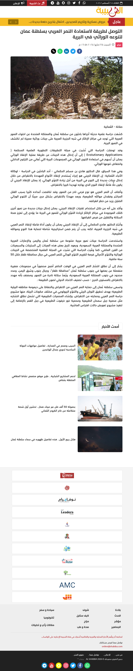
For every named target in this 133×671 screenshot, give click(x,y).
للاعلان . (106, 655)
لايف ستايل (83, 616)
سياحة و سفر (46, 610)
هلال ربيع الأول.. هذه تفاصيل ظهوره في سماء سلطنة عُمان (43, 439)
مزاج (119, 44)
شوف (86, 610)
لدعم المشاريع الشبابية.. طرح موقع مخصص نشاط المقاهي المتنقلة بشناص (43, 378)
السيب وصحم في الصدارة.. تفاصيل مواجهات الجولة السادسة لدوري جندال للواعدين (67, 21)
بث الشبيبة (35, 3)
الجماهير (116, 627)
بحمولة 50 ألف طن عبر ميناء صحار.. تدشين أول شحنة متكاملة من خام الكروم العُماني (46, 408)
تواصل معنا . (93, 655)
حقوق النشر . (78, 655)
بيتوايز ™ (80, 659)
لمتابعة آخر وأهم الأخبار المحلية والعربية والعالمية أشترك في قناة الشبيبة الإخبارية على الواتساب (82, 637)
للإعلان (16, 3)
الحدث (118, 616)
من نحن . (118, 655)
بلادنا (118, 610)
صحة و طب (83, 627)
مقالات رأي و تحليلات (42, 625)
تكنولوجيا (49, 618)
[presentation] (15, 21)
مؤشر (117, 621)
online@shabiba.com (112, 646)
